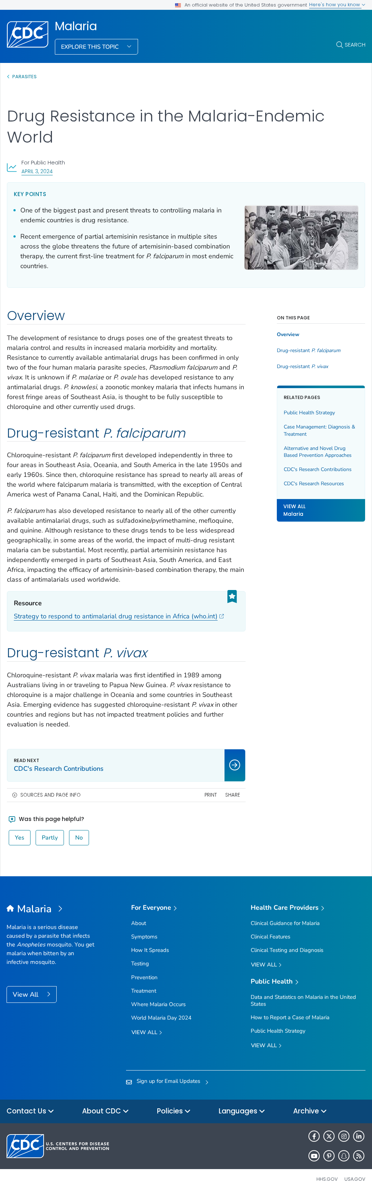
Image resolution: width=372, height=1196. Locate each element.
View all (145, 1032)
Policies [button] (171, 1111)
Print (211, 795)
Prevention (144, 977)
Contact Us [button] (27, 1111)
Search (355, 44)
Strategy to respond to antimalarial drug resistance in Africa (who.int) (116, 616)
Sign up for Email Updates (168, 1081)
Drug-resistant (308, 350)
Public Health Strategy (309, 412)
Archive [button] (307, 1111)
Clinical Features (270, 936)
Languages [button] (239, 1111)
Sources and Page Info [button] (50, 795)
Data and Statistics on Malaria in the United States (303, 1000)
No (79, 838)
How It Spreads (150, 950)
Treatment (143, 990)
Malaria (76, 26)
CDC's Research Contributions (318, 469)
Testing (140, 963)
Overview (288, 334)
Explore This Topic (90, 47)
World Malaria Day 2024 (161, 1017)
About (138, 923)
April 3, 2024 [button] (37, 171)
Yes (19, 838)
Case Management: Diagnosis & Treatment (319, 430)
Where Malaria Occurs (158, 1004)
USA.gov (354, 1179)
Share (232, 795)
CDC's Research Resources (314, 483)
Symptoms (144, 936)
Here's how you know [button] (335, 4)
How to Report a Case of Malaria (290, 1017)
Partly (50, 838)
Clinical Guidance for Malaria (285, 923)
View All (26, 994)
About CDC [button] (102, 1111)
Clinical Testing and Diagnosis (287, 950)
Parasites (25, 76)
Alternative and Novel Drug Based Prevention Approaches (318, 452)
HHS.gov (327, 1179)
